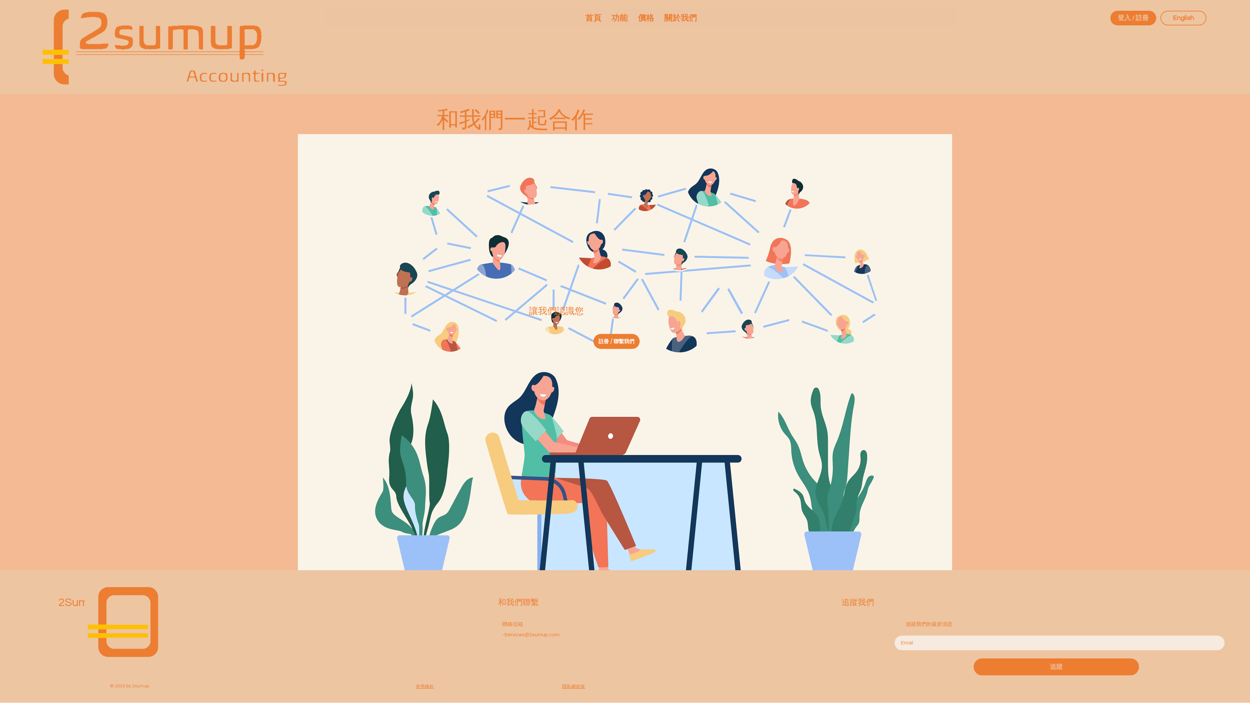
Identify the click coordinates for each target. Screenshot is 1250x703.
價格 (146, 645)
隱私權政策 (573, 686)
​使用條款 (425, 686)
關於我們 (151, 655)
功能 (146, 634)
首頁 (146, 624)
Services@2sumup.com (532, 634)
